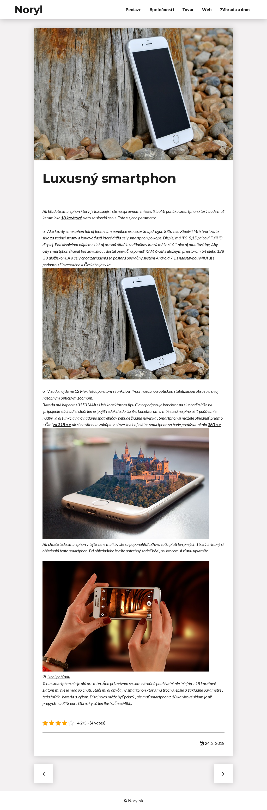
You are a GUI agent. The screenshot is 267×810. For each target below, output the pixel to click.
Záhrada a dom (235, 9)
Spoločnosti (162, 9)
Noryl (29, 9)
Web (207, 9)
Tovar (188, 9)
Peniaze (134, 9)
